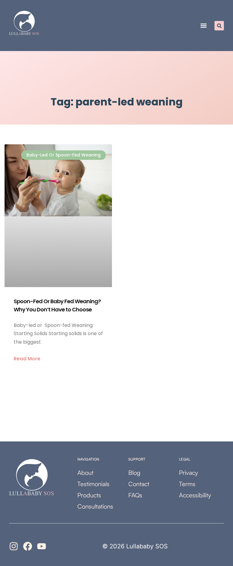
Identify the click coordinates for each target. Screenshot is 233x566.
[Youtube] (41, 546)
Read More (27, 358)
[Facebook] (27, 546)
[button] (203, 26)
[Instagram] (13, 546)
